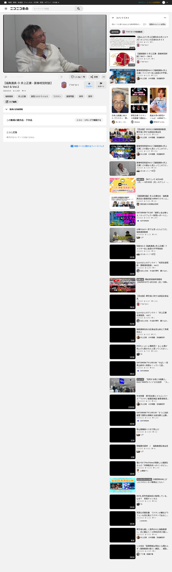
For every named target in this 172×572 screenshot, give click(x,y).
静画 (14, 2)
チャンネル (28, 2)
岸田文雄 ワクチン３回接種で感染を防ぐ (138, 116)
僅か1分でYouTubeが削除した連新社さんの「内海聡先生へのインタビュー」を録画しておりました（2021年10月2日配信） (152, 463)
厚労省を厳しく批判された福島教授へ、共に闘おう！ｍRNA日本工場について (153, 530)
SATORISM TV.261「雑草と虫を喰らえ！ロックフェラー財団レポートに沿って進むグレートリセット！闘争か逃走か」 (153, 214)
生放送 (20, 2)
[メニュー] (103, 77)
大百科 (36, 2)
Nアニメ (48, 2)
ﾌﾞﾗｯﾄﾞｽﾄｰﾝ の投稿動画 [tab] (134, 32)
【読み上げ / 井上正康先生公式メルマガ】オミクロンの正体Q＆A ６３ (152, 38)
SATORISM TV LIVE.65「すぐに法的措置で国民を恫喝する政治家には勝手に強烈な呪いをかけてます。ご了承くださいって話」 (153, 414)
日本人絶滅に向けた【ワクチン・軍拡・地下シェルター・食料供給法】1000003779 (119, 116)
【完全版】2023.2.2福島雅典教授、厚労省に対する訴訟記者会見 (152, 130)
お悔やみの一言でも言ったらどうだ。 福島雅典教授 (153, 230)
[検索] (79, 8)
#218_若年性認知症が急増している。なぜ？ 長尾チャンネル (152, 497)
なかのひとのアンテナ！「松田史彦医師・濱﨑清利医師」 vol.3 (153, 263)
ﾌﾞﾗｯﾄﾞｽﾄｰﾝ (74, 85)
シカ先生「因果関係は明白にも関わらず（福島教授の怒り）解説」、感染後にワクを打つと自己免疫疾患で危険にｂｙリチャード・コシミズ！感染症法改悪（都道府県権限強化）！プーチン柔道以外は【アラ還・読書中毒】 (153, 547)
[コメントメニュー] (165, 17)
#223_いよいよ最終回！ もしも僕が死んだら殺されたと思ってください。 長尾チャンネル (153, 347)
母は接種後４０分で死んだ (148, 429)
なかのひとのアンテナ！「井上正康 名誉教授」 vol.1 (152, 313)
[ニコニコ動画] (19, 8)
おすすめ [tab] (115, 32)
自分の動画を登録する (21, 147)
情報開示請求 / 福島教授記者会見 (152, 446)
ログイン (141, 2)
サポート (101, 86)
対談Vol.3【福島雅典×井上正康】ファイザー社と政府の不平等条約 (152, 247)
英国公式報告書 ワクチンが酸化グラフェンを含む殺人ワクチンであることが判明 (153, 513)
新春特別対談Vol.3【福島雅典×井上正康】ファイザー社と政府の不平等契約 (153, 71)
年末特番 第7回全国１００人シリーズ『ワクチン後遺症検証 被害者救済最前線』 (152, 397)
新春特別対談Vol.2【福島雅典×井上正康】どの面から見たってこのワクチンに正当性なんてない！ (153, 147)
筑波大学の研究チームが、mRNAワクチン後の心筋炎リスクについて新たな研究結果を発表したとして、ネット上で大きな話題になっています (157, 116)
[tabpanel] (139, 297)
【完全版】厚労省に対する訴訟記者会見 (153, 297)
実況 (41, 2)
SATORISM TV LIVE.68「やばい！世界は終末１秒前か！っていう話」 (152, 363)
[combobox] (53, 8)
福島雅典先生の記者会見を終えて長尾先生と (153, 330)
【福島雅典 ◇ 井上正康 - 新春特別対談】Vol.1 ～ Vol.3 (152, 54)
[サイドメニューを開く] (6, 8)
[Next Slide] (101, 173)
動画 (10, 2)
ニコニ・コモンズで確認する (89, 120)
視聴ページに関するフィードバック (89, 198)
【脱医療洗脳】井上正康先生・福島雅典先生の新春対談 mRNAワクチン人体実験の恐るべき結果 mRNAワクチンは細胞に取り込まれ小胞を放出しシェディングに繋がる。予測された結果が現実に (153, 197)
